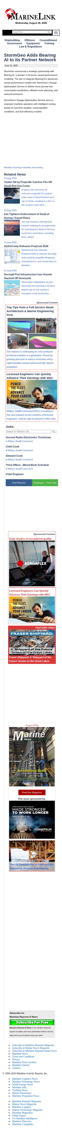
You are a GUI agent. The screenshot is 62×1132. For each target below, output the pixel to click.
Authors (16, 1068)
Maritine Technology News (26, 1081)
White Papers (19, 1115)
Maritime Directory (21, 1121)
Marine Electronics (21, 1093)
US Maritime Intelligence (25, 1118)
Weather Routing (12, 167)
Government (14, 43)
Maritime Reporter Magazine (26, 1101)
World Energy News (22, 1084)
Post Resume (19, 482)
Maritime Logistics (21, 1107)
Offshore (29, 40)
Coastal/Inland (48, 40)
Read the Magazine (32, 792)
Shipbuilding (12, 40)
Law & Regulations (30, 46)
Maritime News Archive (24, 1062)
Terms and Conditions (23, 1056)
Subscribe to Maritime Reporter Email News (34, 1050)
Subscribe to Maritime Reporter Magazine (33, 1045)
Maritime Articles (21, 1065)
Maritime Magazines (22, 1112)
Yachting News (20, 1090)
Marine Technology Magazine (27, 1110)
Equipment (33, 43)
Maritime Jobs (19, 1087)
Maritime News (20, 1053)
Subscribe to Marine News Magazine (30, 1048)
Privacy (16, 1059)
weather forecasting (33, 167)
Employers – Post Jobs (44, 482)
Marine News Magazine (24, 1104)
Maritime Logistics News (25, 1078)
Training (49, 43)
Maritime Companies (22, 1124)
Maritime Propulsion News (25, 1096)
